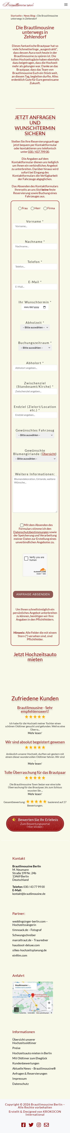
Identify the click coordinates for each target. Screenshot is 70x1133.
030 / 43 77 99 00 (34, 886)
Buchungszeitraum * (35, 343)
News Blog (29, 15)
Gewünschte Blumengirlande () (35, 452)
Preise (16, 1048)
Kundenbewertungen (25, 1063)
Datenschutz (20, 1083)
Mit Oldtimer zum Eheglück (29, 1058)
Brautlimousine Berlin (47, 1104)
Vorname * (35, 221)
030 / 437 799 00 (38, 151)
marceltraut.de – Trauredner (30, 940)
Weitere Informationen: (35, 474)
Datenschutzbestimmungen (31, 532)
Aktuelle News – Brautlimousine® (34, 1068)
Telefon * (35, 262)
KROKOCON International (43, 1113)
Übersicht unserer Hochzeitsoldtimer (24, 1041)
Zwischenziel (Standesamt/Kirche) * (35, 385)
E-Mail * (35, 282)
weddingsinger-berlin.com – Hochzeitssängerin (30, 923)
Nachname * (35, 241)
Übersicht (49, 454)
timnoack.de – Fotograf (27, 930)
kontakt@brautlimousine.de (28, 893)
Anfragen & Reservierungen (29, 1073)
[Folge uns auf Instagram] (39, 1125)
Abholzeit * (35, 322)
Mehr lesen (34, 733)
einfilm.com (19, 955)
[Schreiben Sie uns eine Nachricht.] (46, 1125)
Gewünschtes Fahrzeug (35, 430)
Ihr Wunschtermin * (35, 302)
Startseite (16, 15)
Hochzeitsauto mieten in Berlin (32, 1053)
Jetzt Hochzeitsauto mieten (35, 656)
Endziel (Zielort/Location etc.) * (35, 408)
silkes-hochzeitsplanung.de (29, 950)
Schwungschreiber (24, 935)
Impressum (19, 1078)
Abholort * (35, 363)
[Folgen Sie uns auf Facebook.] (23, 1125)
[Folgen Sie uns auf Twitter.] (31, 1125)
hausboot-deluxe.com (26, 945)
